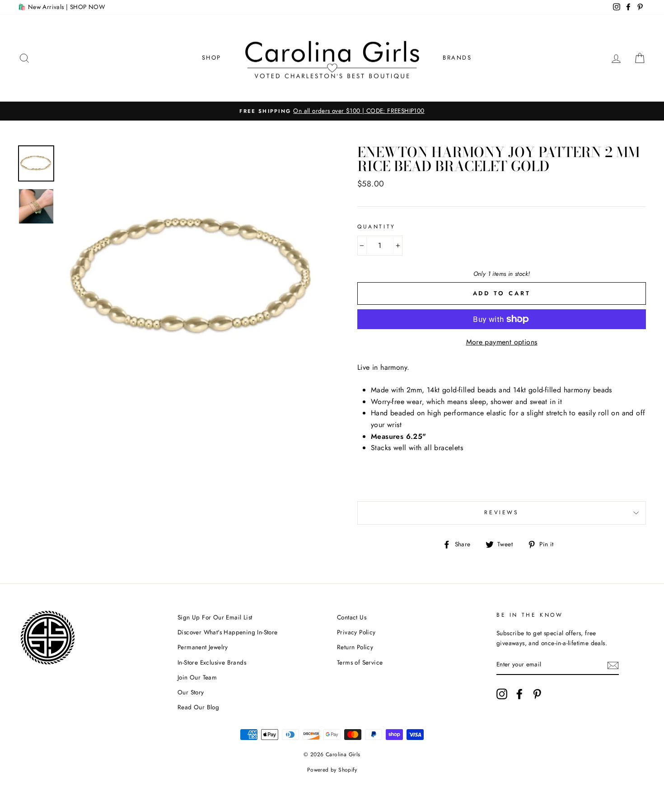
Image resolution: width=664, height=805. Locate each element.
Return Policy (355, 646)
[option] (332, 111)
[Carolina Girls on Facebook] (519, 694)
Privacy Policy (356, 632)
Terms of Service (360, 662)
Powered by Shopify (332, 770)
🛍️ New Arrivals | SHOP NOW (61, 6)
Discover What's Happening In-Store (228, 632)
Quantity (376, 227)
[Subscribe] (613, 665)
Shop (211, 57)
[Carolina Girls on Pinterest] (537, 694)
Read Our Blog (198, 707)
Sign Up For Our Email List (215, 617)
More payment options (502, 342)
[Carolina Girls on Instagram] (501, 694)
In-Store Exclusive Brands (212, 662)
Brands (457, 57)
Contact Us (351, 617)
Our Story (191, 692)
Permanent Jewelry (203, 646)
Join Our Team (197, 677)
